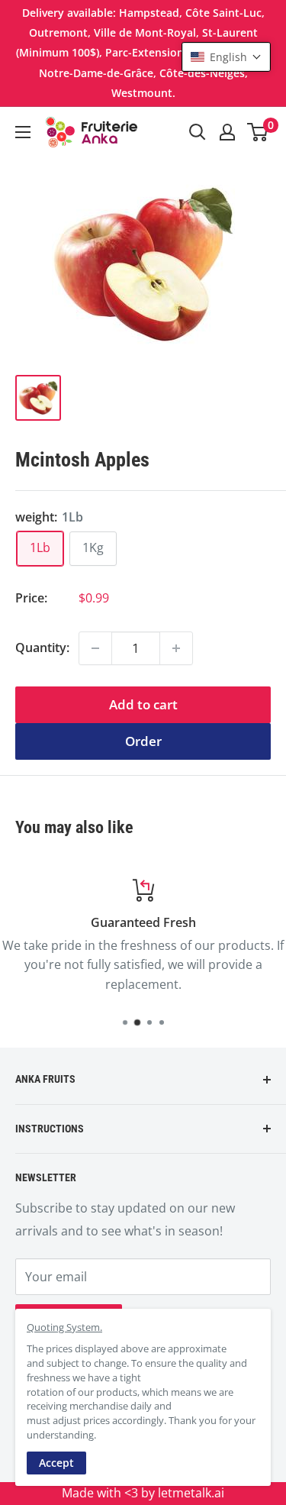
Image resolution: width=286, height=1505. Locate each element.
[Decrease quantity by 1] (95, 648)
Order (143, 741)
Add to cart (143, 704)
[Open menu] (23, 132)
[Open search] (197, 132)
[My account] (227, 132)
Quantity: (42, 647)
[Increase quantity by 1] (176, 648)
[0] (258, 132)
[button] (226, 57)
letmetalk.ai (191, 1492)
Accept (56, 1462)
